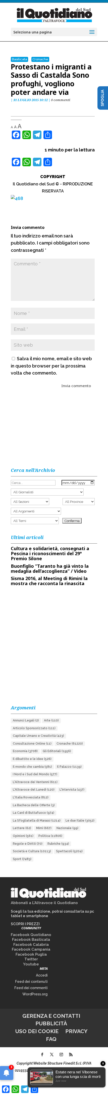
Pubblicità (51, 1023)
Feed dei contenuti (31, 982)
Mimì (43, 828)
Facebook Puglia (31, 954)
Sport (22, 859)
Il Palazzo (69, 766)
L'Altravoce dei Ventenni (35, 782)
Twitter (31, 959)
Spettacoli (69, 851)
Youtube (31, 964)
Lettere (22, 828)
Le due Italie (80, 820)
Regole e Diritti (27, 843)
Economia (25, 751)
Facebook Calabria (31, 944)
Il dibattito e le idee (32, 759)
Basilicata (19, 59)
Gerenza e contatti (51, 1016)
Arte (51, 720)
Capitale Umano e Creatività (38, 736)
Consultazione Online (32, 743)
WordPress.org (35, 994)
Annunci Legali (26, 720)
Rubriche (58, 843)
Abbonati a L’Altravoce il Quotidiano (44, 903)
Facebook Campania (31, 949)
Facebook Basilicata (31, 939)
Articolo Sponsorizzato (34, 728)
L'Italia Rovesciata (30, 797)
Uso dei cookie (37, 1031)
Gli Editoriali (57, 751)
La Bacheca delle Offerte (34, 805)
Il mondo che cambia (32, 766)
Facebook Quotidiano (31, 934)
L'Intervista (72, 789)
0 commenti (60, 100)
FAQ (51, 1039)
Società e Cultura (32, 851)
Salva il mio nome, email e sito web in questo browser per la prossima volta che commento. (51, 366)
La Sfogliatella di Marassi (37, 820)
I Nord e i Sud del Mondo (35, 774)
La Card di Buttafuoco (33, 813)
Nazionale (67, 828)
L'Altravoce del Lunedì (34, 789)
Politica (50, 836)
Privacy (76, 1031)
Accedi (42, 975)
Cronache (40, 59)
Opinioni (23, 836)
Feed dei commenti (31, 988)
